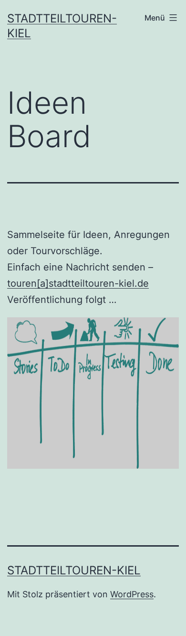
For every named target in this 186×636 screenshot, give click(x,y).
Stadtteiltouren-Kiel (74, 570)
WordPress (132, 594)
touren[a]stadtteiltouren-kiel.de (78, 283)
